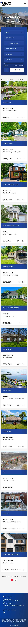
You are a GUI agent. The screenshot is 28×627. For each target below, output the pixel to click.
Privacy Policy (10, 621)
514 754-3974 (9, 603)
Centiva (16, 625)
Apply (16, 69)
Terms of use (18, 621)
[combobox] (14, 32)
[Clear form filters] (6, 70)
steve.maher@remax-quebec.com (15, 605)
